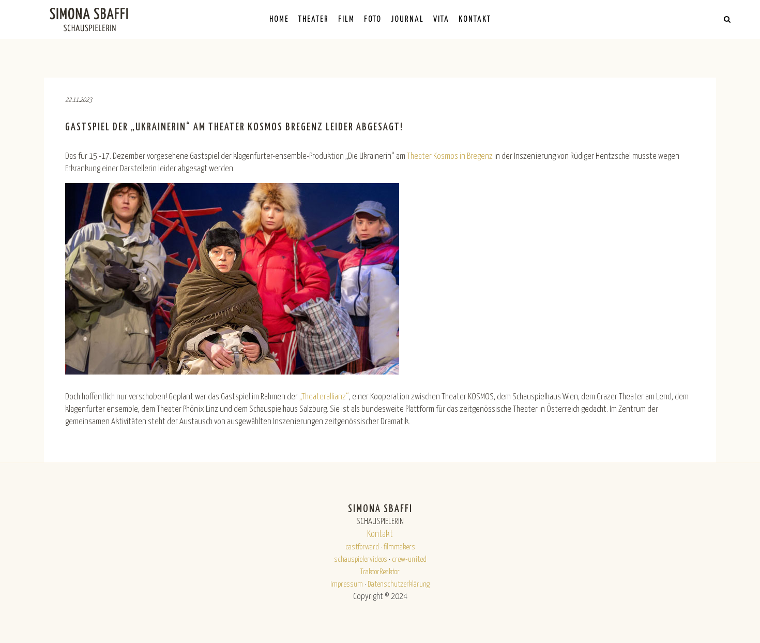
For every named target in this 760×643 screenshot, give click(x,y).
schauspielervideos (360, 559)
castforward (362, 547)
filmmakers (399, 547)
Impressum (346, 584)
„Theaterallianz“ (324, 397)
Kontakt (380, 534)
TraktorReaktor (380, 572)
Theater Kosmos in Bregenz (450, 156)
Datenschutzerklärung (399, 584)
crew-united (409, 559)
